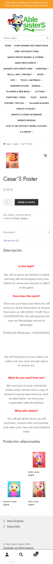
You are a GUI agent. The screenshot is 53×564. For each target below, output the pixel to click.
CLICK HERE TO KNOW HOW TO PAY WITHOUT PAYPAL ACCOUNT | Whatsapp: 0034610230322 (26, 4)
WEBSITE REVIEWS (26, 120)
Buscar (21, 554)
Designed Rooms (19, 85)
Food (33, 97)
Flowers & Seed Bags (18, 91)
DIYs (13, 80)
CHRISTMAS (41, 68)
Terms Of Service (15, 520)
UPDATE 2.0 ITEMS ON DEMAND (26, 114)
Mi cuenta (7, 554)
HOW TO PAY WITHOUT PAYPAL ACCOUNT (26, 126)
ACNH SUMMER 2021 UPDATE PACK (31, 45)
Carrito (32, 552)
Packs (40, 74)
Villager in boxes (39, 103)
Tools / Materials (30, 80)
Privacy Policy (13, 526)
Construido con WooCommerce (18, 547)
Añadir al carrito (26, 202)
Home (8, 45)
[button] (45, 155)
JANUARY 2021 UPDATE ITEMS (18, 68)
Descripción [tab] (9, 232)
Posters (24, 218)
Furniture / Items (15, 97)
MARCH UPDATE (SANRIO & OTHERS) (25, 57)
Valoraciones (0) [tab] (11, 240)
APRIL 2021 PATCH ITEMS (27, 51)
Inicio (9, 143)
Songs (43, 97)
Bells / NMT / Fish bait (19, 74)
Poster (15, 143)
